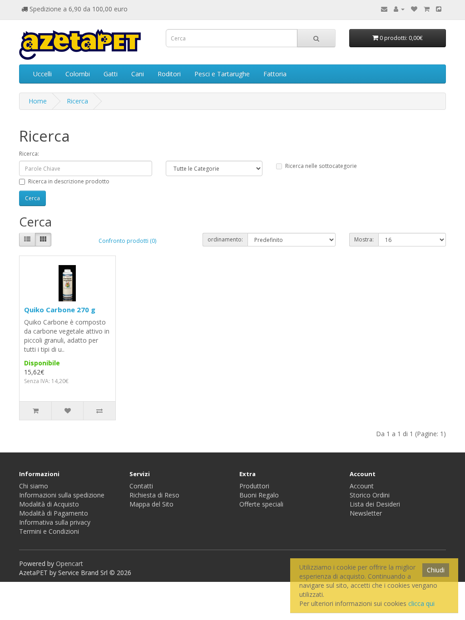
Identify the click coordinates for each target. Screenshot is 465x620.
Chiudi (436, 570)
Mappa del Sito (151, 504)
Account (362, 486)
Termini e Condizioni (49, 531)
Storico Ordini (370, 495)
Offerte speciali (261, 504)
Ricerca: (29, 153)
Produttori (254, 486)
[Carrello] (427, 9)
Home (38, 101)
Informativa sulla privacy (54, 522)
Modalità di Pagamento (53, 513)
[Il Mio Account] (399, 9)
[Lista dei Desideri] (414, 9)
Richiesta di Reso (154, 495)
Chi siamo (33, 486)
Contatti (141, 486)
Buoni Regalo (259, 495)
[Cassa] (438, 9)
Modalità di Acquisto (49, 504)
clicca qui (421, 603)
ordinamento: (225, 239)
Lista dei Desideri (375, 504)
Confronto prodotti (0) (127, 241)
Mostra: (364, 239)
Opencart (69, 563)
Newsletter (366, 513)
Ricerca (77, 101)
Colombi (77, 73)
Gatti (111, 73)
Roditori (169, 73)
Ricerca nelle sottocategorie (321, 166)
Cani (137, 73)
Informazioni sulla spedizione (61, 495)
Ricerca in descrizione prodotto (68, 181)
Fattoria (275, 73)
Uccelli (42, 73)
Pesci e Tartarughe (222, 73)
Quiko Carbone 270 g (59, 309)
